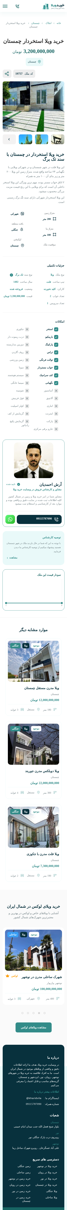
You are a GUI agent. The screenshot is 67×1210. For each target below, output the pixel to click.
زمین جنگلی (24, 1166)
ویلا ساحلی (51, 1197)
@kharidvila (33, 1098)
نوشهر (58, 983)
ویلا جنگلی (51, 1191)
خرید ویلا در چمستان (46, 1185)
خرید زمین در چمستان (23, 1199)
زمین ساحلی (24, 1172)
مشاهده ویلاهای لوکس (33, 1027)
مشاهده (13, 557)
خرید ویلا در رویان (47, 1172)
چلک (51, 983)
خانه (59, 23)
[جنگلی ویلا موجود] (33, 665)
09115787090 (44, 518)
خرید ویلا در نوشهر (47, 1166)
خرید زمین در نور (21, 1191)
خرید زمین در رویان (20, 1185)
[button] (45, 1013)
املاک (48, 23)
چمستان (35, 23)
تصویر (9, 139)
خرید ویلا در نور (49, 1178)
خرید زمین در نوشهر (20, 1178)
